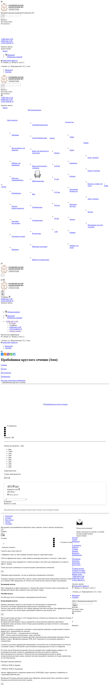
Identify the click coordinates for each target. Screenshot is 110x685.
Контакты (75, 553)
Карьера (75, 551)
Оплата (8, 522)
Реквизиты (76, 563)
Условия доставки (78, 570)
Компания (75, 541)
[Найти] (2, 17)
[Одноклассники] (5, 354)
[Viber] (8, 354)
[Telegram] (14, 354)
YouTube (8, 72)
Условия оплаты (78, 568)
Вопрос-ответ (77, 574)
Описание (9, 516)
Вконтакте (9, 70)
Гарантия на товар (79, 572)
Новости (75, 547)
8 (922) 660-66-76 (7, 43)
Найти (75, 605)
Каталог (75, 538)
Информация (77, 555)
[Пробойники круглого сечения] (59, 404)
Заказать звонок (15, 331)
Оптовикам (76, 559)
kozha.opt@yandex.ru (10, 60)
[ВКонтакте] (2, 354)
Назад (14, 323)
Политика (75, 561)
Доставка (8, 524)
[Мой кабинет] (2, 278)
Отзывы (8, 518)
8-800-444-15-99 (7, 39)
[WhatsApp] (11, 354)
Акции (74, 539)
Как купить (9, 520)
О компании (76, 545)
